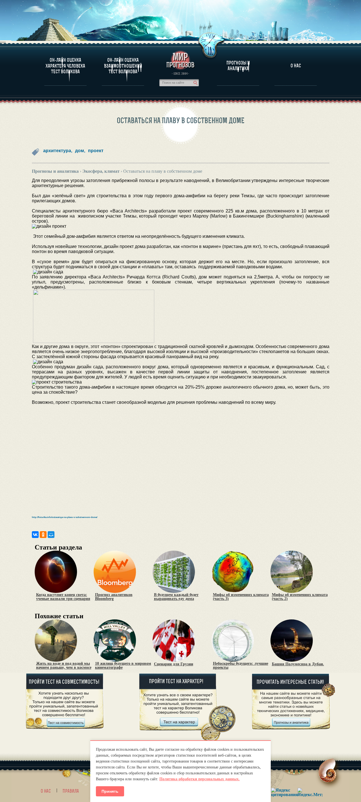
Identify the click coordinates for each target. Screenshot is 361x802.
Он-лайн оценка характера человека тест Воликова (65, 65)
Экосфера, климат (101, 171)
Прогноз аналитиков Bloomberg (114, 597)
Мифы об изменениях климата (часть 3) (241, 597)
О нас (46, 791)
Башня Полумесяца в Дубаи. (298, 664)
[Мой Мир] (51, 534)
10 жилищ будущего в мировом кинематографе (123, 666)
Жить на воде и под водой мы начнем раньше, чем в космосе (63, 666)
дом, (80, 150)
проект (96, 150)
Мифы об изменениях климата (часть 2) (300, 597)
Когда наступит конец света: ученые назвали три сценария (63, 597)
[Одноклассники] (43, 534)
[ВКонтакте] (35, 534)
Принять (110, 791)
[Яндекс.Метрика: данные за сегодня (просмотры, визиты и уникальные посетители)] (310, 792)
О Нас (295, 65)
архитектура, (57, 150)
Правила (71, 791)
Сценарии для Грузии (173, 664)
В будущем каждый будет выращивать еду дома (176, 597)
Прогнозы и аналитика (238, 65)
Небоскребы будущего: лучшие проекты (240, 666)
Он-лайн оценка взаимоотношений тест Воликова (123, 65)
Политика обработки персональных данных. (199, 779)
